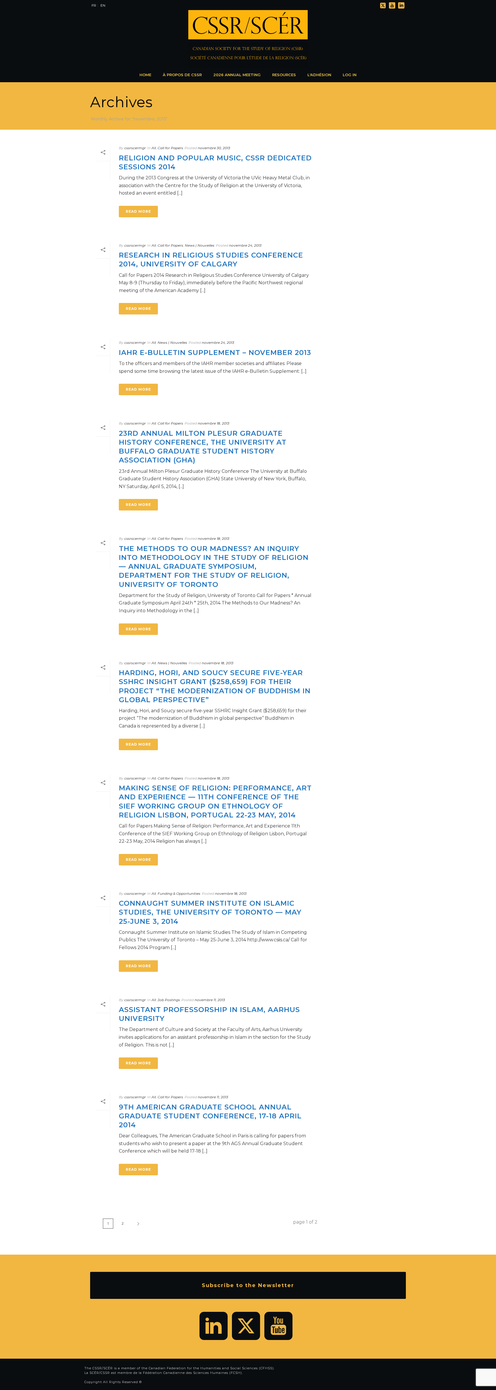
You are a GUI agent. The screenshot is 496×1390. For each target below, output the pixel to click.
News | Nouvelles (199, 245)
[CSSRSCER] (248, 39)
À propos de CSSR (182, 74)
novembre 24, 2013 (245, 245)
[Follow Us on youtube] (278, 1326)
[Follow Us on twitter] (246, 1326)
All (154, 148)
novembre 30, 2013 (214, 148)
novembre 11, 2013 (210, 1000)
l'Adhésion (319, 74)
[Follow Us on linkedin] (213, 1326)
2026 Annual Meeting (237, 74)
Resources (284, 74)
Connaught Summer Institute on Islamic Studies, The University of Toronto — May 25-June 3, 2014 (210, 912)
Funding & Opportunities (179, 893)
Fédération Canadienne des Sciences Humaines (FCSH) (192, 1373)
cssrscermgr (135, 148)
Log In (349, 74)
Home (145, 74)
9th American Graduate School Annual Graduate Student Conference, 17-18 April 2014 (210, 1116)
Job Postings (169, 1000)
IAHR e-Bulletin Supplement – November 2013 (215, 352)
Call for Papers (170, 148)
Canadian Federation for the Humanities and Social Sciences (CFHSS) (211, 1368)
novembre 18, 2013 (213, 423)
